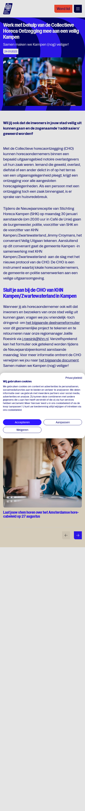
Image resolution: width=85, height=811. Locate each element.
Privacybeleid (73, 377)
